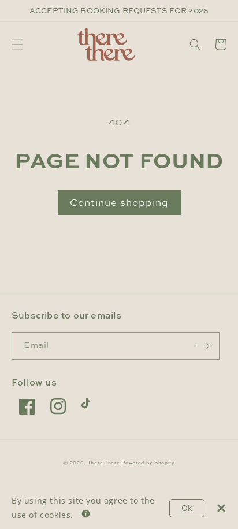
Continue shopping (119, 202)
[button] (17, 44)
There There (104, 462)
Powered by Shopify (148, 462)
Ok (186, 508)
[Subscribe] (202, 346)
